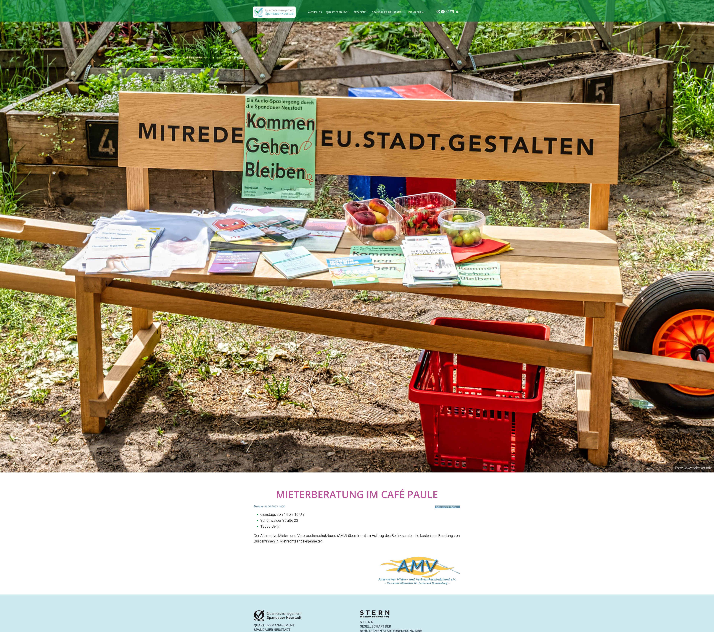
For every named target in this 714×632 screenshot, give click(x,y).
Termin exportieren (446, 507)
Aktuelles (315, 12)
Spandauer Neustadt (386, 12)
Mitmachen (416, 12)
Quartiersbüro (336, 12)
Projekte (360, 12)
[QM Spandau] (274, 12)
